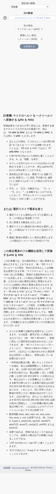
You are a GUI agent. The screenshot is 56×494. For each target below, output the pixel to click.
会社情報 (6, 468)
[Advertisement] (28, 81)
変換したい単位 (28, 35)
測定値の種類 (28, 3)
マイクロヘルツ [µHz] (36, 229)
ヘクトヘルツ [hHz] (31, 240)
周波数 (28, 218)
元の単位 (28, 25)
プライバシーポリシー (20, 468)
